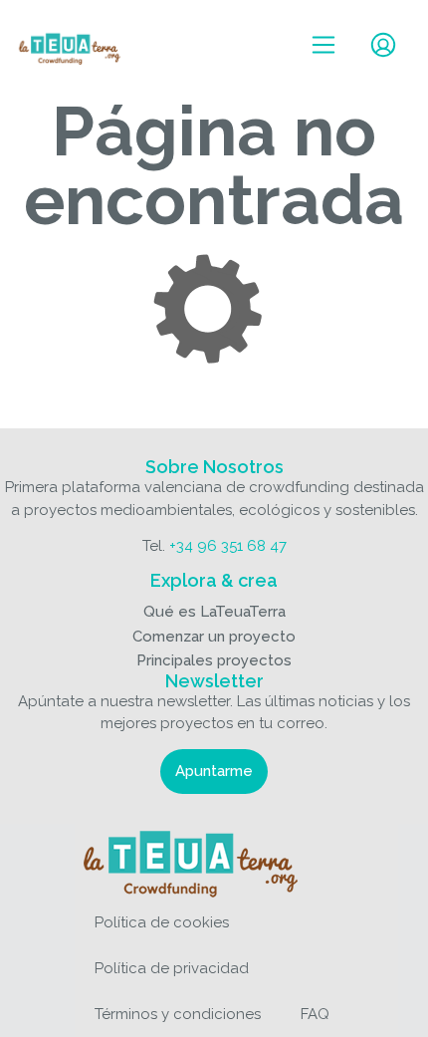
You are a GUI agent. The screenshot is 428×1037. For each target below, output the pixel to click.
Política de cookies (162, 922)
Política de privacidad (172, 968)
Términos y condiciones (178, 1014)
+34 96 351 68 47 (228, 546)
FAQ (315, 1014)
